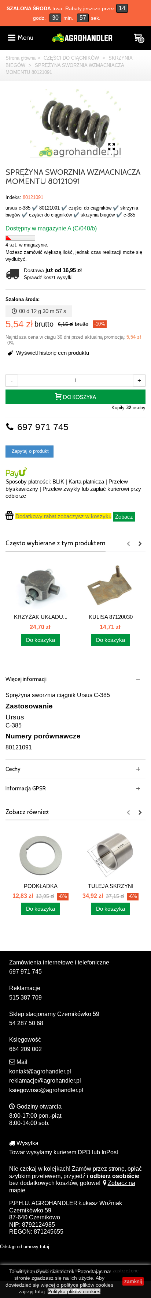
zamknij (133, 1281)
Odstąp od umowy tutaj (24, 1246)
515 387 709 (25, 997)
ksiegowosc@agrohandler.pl (46, 1090)
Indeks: (13, 197)
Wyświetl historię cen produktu (52, 353)
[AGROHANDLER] (82, 37)
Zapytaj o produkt (29, 451)
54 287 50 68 (26, 1023)
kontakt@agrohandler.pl (40, 1071)
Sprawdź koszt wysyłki (48, 277)
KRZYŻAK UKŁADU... (40, 617)
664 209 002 (25, 1049)
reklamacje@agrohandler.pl (45, 1080)
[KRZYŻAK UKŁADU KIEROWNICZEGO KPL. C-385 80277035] (40, 586)
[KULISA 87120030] (110, 586)
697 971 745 (42, 427)
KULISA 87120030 (111, 617)
